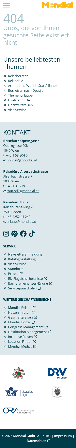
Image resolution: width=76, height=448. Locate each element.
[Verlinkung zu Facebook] (23, 235)
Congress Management (26, 327)
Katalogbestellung (22, 259)
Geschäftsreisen (20, 317)
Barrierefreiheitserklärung (28, 283)
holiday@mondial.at (22, 160)
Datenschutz (36, 441)
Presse (13, 273)
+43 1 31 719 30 (17, 186)
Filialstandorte (19, 100)
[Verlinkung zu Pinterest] (14, 235)
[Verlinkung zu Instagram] (6, 235)
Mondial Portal (19, 322)
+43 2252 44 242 (18, 217)
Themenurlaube (20, 95)
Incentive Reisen (20, 336)
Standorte (16, 269)
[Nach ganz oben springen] (69, 435)
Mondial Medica (20, 346)
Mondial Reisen (19, 307)
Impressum (63, 436)
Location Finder (20, 341)
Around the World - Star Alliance (32, 85)
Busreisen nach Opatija (25, 90)
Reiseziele (15, 81)
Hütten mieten (19, 312)
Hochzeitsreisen (20, 105)
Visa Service (17, 110)
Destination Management (27, 332)
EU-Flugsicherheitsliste (25, 278)
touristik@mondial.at (23, 191)
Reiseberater (18, 76)
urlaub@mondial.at (21, 221)
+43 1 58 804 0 (17, 155)
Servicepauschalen (22, 288)
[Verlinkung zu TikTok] (32, 235)
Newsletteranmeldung (25, 254)
